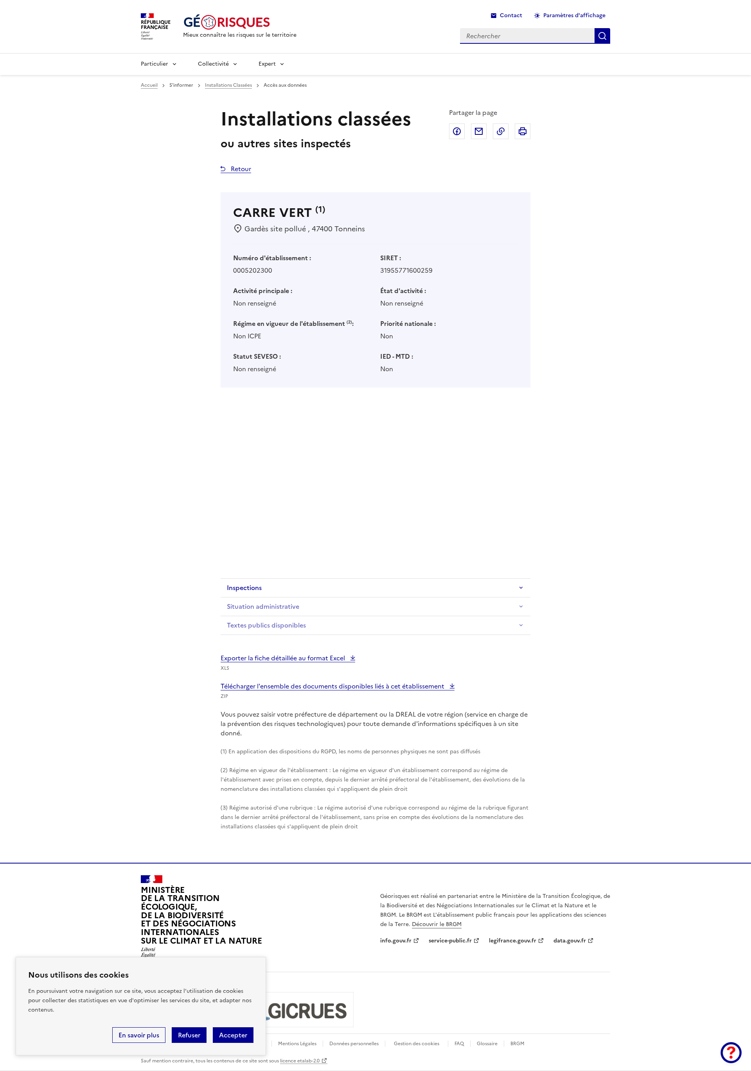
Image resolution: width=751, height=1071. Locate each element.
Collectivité (213, 64)
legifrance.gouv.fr (512, 941)
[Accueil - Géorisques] (239, 22)
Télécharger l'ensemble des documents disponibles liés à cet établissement (333, 686)
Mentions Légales (297, 1043)
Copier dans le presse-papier (500, 131)
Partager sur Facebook (457, 131)
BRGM (517, 1043)
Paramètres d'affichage (574, 15)
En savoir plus (139, 1035)
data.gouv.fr (569, 941)
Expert (267, 64)
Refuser (189, 1035)
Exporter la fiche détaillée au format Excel (284, 658)
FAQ (459, 1043)
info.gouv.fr (395, 941)
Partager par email (479, 131)
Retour (240, 168)
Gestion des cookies (416, 1043)
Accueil (149, 85)
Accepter (233, 1035)
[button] (731, 1052)
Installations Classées (228, 85)
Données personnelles (354, 1043)
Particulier (154, 64)
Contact (511, 15)
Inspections (244, 587)
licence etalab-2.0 (300, 1060)
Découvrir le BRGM (437, 924)
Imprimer (522, 131)
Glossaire (487, 1043)
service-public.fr (450, 941)
